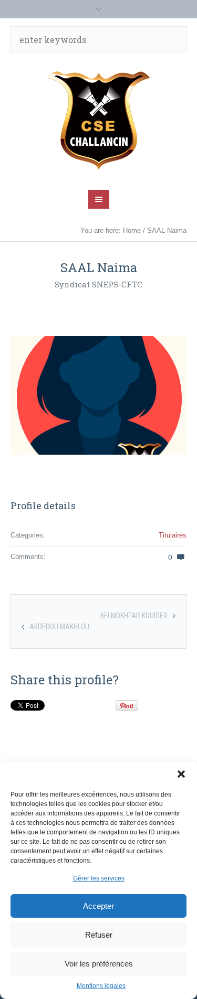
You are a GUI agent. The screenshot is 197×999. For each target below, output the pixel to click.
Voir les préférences (99, 963)
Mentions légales (101, 986)
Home (132, 230)
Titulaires (172, 535)
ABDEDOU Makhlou (59, 626)
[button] (181, 774)
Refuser (98, 934)
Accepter (98, 905)
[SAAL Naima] (98, 395)
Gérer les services (99, 878)
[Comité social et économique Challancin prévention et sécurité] (99, 119)
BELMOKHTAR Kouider (134, 615)
